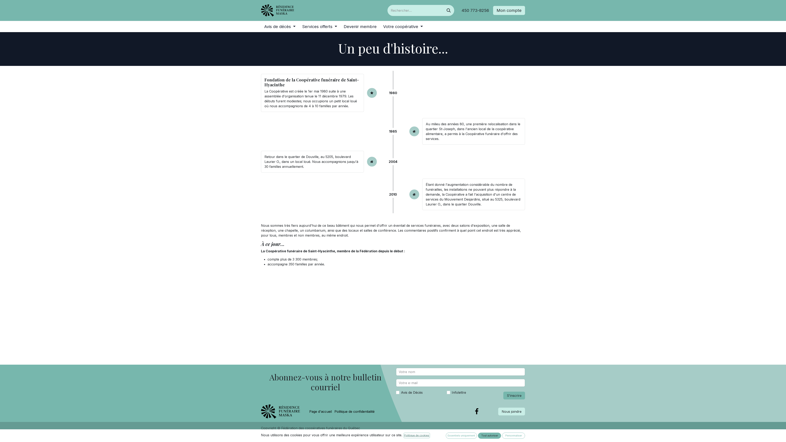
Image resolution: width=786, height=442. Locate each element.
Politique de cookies (416, 435)
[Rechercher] (448, 10)
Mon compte (509, 10)
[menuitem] (280, 26)
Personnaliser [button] (513, 435)
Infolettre (459, 392)
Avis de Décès (412, 392)
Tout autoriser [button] (489, 435)
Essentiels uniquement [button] (461, 435)
